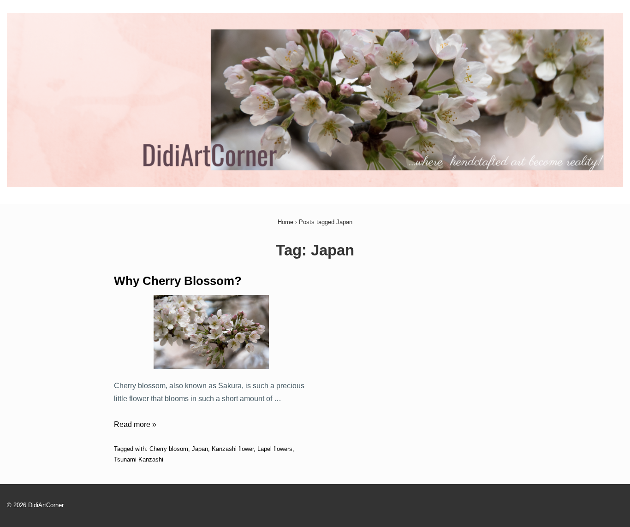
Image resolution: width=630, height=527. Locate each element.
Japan (200, 448)
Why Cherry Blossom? (178, 281)
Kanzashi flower (233, 448)
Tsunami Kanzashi (138, 459)
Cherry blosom (168, 448)
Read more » (135, 424)
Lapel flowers (274, 448)
